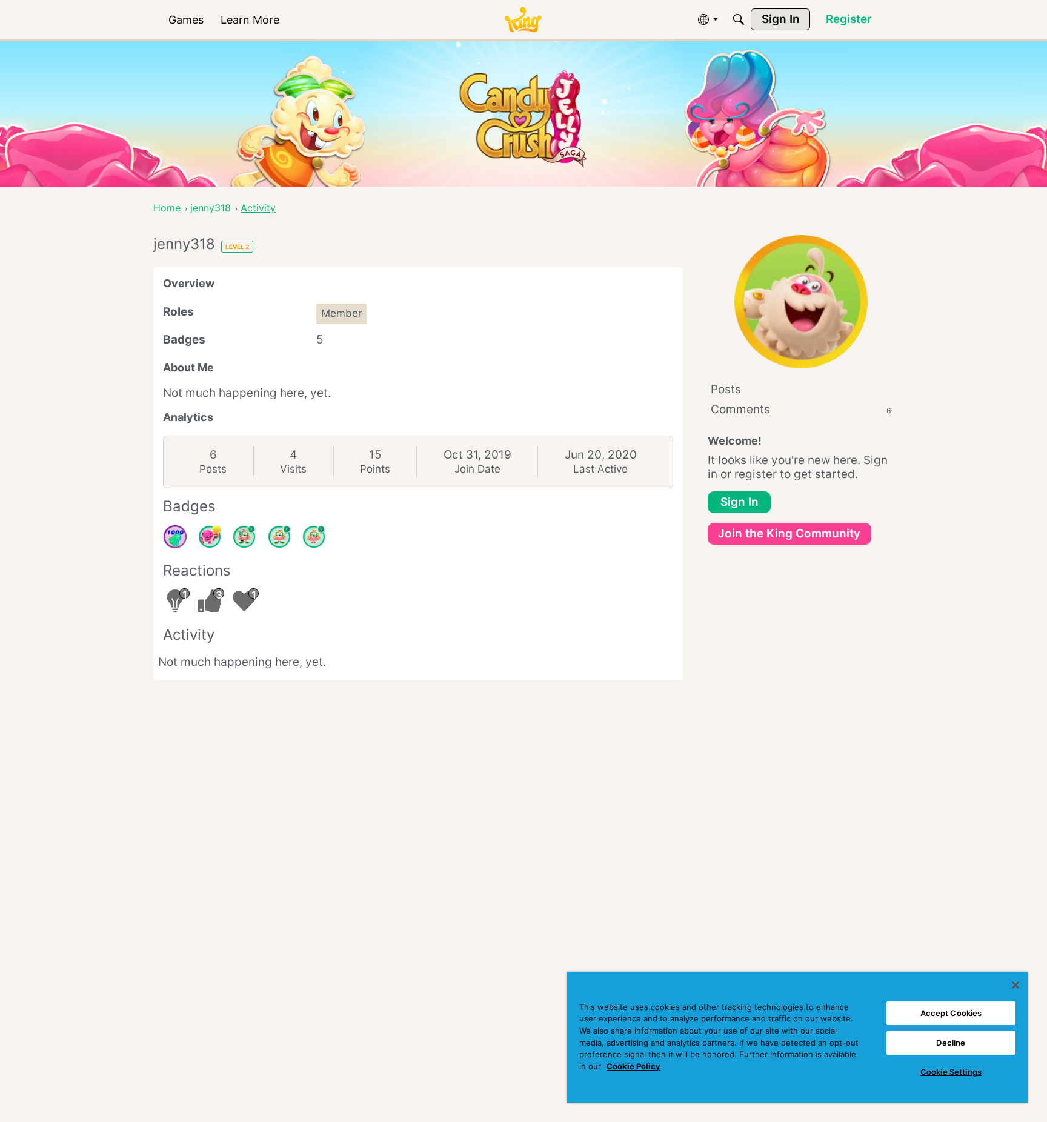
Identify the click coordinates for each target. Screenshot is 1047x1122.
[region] (797, 1037)
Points (375, 469)
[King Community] (523, 20)
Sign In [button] (739, 502)
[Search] (739, 19)
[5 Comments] (244, 536)
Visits (293, 469)
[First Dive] (313, 536)
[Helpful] (209, 536)
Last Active (600, 469)
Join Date (477, 469)
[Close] (1015, 985)
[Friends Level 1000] (175, 536)
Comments (801, 409)
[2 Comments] (279, 536)
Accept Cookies (951, 1013)
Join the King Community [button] (789, 533)
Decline (950, 1042)
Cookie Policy (633, 1066)
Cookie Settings (951, 1072)
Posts (213, 469)
